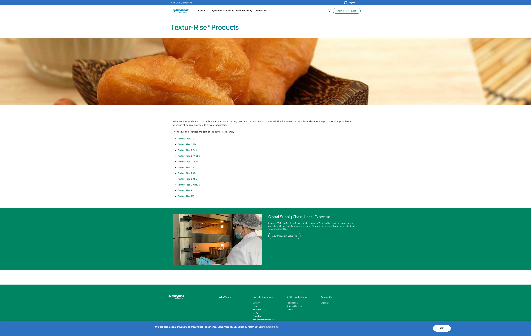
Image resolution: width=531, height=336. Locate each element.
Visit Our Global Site (181, 2)
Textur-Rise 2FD (187, 144)
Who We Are (225, 297)
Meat (255, 306)
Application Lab (294, 306)
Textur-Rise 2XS (187, 173)
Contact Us (261, 10)
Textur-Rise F (185, 190)
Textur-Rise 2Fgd (187, 150)
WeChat (325, 303)
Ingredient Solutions (222, 10)
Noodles (257, 316)
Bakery (256, 303)
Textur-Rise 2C (186, 138)
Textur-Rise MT (186, 196)
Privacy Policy (271, 326)
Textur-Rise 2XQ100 (189, 184)
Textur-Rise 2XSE (187, 178)
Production (292, 303)
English (352, 2)
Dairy (255, 313)
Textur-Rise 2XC (187, 167)
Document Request (346, 11)
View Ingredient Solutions (284, 236)
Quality (290, 309)
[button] (329, 11)
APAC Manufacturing (297, 297)
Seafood (257, 309)
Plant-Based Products (263, 319)
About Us (203, 10)
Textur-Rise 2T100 (188, 161)
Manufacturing (244, 10)
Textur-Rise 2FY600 (189, 156)
